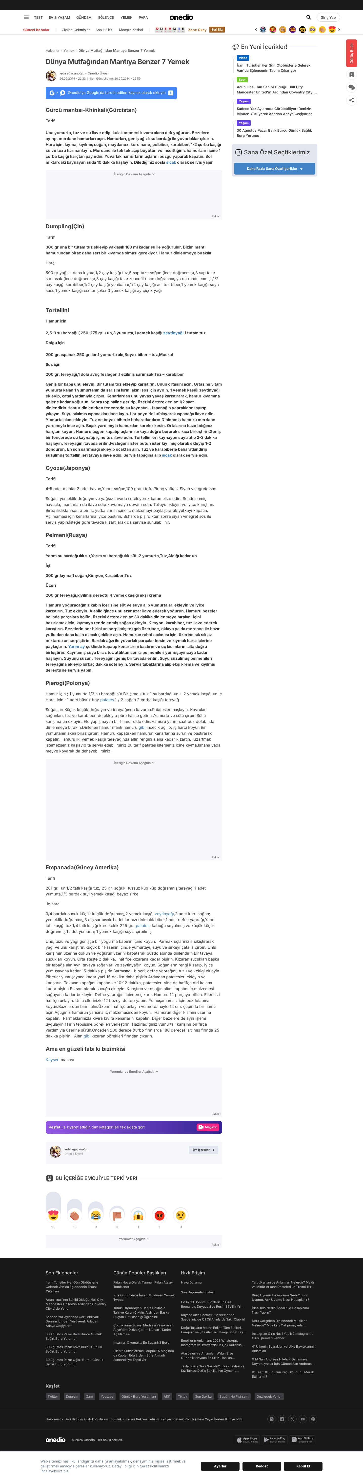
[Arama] (309, 17)
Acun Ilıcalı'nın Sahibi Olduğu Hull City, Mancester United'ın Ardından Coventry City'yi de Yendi (277, 90)
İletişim (153, 1419)
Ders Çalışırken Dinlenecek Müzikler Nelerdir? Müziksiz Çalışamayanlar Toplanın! (279, 1325)
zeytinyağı (173, 332)
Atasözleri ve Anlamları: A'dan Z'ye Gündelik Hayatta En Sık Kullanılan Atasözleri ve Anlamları (207, 1357)
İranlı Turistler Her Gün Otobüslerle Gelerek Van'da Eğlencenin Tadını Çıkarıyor (273, 67)
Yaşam (244, 101)
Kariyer (166, 1419)
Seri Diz (217, 29)
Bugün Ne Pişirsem (234, 1396)
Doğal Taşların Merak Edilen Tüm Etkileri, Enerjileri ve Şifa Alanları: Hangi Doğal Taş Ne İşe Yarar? (212, 1332)
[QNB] (263, 29)
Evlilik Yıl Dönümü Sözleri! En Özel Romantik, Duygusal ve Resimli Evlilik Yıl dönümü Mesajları (211, 1306)
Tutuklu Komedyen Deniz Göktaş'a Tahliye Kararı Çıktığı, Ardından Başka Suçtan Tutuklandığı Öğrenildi (141, 1312)
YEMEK (127, 17)
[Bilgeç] (283, 29)
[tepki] (53, 1215)
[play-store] (276, 1439)
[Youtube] (303, 1419)
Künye (230, 1419)
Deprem (72, 1396)
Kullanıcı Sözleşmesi (188, 1419)
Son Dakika (203, 1396)
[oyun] (312, 29)
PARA (143, 17)
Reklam (141, 1419)
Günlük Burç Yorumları (138, 1396)
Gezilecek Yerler (269, 1396)
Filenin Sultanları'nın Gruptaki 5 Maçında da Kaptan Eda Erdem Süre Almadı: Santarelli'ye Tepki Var (143, 1355)
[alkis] (322, 29)
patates (107, 699)
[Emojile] (302, 29)
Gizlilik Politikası (96, 1419)
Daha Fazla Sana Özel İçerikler (272, 168)
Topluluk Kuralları (122, 1419)
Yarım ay (76, 646)
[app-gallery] (303, 1439)
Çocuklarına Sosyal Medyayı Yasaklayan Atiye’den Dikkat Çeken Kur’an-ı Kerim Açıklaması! (143, 1329)
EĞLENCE (106, 17)
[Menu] (26, 17)
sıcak (171, 162)
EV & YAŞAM (59, 17)
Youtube (107, 1396)
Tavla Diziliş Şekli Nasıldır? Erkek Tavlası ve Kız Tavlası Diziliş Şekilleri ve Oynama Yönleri (212, 1370)
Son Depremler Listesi (197, 1292)
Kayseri (53, 1059)
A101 (167, 1396)
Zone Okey (197, 30)
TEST (38, 17)
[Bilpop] (293, 29)
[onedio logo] (181, 17)
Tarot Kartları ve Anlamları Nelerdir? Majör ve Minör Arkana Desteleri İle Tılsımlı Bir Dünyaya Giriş (283, 1286)
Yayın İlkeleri (214, 1419)
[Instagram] (271, 1419)
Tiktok (182, 1396)
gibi (142, 727)
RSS (239, 1419)
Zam (89, 1396)
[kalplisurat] (332, 29)
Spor (242, 79)
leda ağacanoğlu (84, 73)
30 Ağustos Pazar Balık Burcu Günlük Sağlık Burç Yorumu (274, 133)
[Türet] (273, 29)
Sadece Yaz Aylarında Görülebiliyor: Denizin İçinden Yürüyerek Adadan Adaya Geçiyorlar (274, 111)
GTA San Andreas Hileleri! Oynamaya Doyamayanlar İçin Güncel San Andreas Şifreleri (282, 1363)
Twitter (53, 1396)
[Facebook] (282, 1419)
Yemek (69, 50)
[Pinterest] (313, 1419)
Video (243, 58)
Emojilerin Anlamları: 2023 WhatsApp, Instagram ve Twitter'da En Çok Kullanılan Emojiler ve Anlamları (212, 1344)
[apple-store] (248, 1439)
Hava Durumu (191, 1282)
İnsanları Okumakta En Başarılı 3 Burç (141, 1342)
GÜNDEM (84, 17)
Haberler (53, 50)
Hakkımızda (54, 1419)
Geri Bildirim (73, 1419)
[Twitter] (292, 1419)
